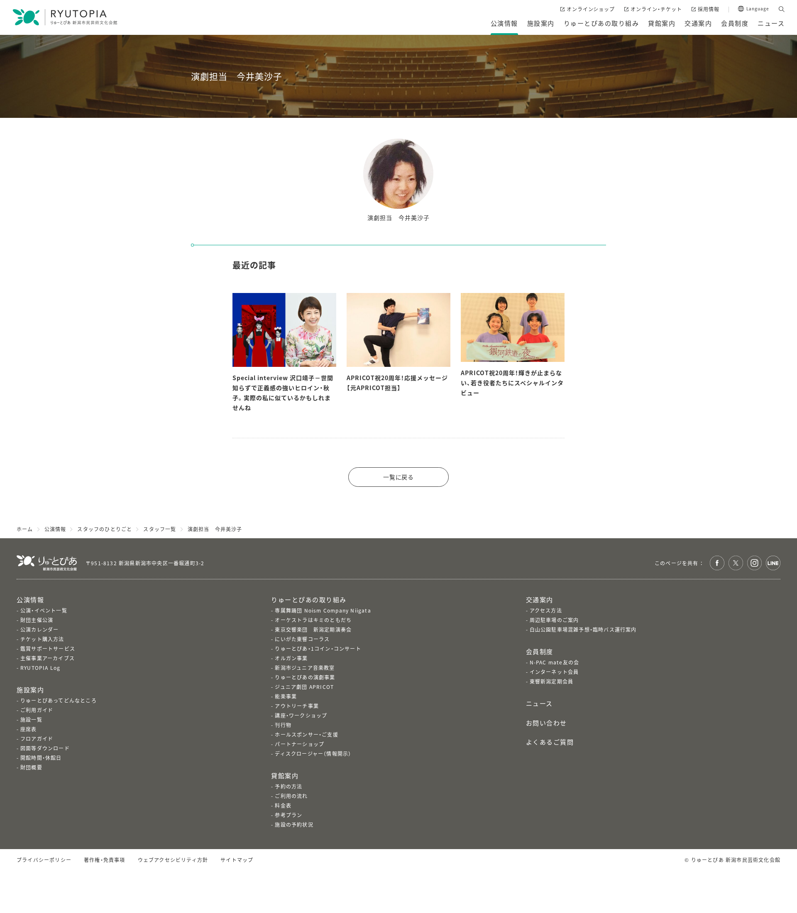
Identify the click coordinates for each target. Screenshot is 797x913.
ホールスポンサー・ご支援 (306, 734)
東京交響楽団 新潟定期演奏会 (313, 629)
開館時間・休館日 (41, 757)
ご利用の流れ (291, 795)
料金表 (283, 805)
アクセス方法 (546, 610)
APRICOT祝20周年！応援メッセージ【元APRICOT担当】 (397, 383)
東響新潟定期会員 (552, 681)
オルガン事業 (291, 658)
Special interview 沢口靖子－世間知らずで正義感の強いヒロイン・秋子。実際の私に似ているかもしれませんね (282, 392)
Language (757, 9)
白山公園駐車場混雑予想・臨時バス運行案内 (583, 629)
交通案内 (539, 599)
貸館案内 (284, 775)
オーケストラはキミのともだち (313, 619)
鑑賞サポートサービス (47, 648)
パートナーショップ (299, 743)
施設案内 (30, 689)
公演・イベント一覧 (43, 610)
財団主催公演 (36, 619)
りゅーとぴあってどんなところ (58, 700)
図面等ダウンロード (45, 748)
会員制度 (539, 651)
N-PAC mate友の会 (554, 662)
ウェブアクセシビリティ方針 (173, 859)
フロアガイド (36, 738)
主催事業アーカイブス (47, 658)
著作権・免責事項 (104, 859)
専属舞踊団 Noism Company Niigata (323, 610)
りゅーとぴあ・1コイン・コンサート (318, 648)
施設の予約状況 (294, 824)
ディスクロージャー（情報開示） (313, 753)
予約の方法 (288, 786)
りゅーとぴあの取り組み (309, 599)
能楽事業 (286, 696)
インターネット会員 (554, 671)
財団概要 (31, 767)
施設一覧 (31, 719)
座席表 (28, 728)
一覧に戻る (398, 477)
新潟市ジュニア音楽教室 (305, 667)
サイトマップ (236, 859)
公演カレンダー (39, 629)
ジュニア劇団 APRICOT (304, 686)
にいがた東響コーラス (302, 638)
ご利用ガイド (36, 709)
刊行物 (283, 724)
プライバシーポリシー (44, 859)
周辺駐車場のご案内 (554, 619)
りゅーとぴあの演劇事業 (305, 677)
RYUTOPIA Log (40, 667)
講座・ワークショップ (301, 715)
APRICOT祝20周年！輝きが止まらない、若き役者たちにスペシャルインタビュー (512, 383)
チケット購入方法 (42, 638)
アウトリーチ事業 (297, 705)
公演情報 (30, 599)
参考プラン (288, 814)
